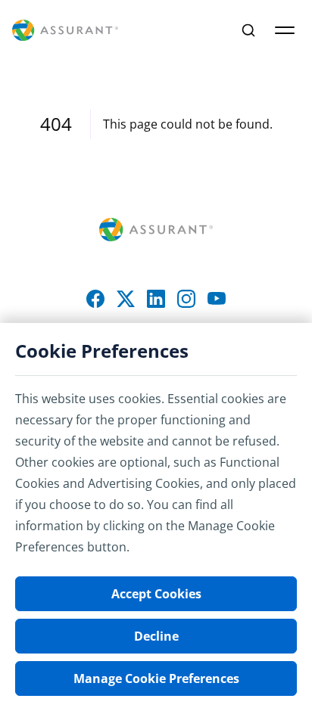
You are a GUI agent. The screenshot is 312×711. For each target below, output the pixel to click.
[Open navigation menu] (285, 30)
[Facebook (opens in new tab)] (95, 299)
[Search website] (248, 30)
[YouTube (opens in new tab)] (216, 299)
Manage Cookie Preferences (156, 678)
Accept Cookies (156, 593)
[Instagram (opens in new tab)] (186, 299)
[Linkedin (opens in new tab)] (156, 299)
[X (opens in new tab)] (126, 299)
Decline (156, 636)
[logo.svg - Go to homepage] (65, 31)
